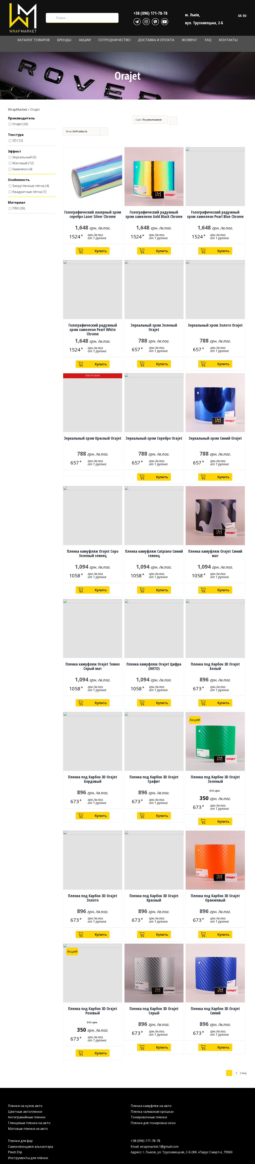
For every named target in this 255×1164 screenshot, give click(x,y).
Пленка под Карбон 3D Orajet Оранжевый (215, 898)
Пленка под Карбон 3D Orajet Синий (215, 1011)
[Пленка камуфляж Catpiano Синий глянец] (154, 515)
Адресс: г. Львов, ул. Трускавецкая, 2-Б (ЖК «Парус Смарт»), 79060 (181, 1152)
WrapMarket (17, 109)
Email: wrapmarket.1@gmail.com (154, 1146)
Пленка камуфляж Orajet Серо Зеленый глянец (92, 553)
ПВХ (15, 208)
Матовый (19, 163)
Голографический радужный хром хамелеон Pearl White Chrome (93, 329)
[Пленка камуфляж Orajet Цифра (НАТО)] (154, 628)
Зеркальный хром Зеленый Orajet (154, 327)
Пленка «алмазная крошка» (152, 1111)
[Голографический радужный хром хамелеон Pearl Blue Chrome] (215, 176)
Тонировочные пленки (149, 1117)
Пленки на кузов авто (25, 1106)
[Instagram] (146, 21)
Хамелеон (20, 169)
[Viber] (155, 21)
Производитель (21, 118)
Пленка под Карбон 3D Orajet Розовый (92, 1011)
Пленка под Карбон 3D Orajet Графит (153, 779)
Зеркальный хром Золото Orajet (215, 325)
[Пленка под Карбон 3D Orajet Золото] (92, 860)
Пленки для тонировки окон (153, 1123)
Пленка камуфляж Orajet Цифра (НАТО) (154, 666)
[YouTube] (164, 21)
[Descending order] (173, 121)
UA (240, 16)
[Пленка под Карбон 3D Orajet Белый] (215, 628)
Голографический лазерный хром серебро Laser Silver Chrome (92, 214)
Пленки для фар (20, 1141)
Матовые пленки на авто (28, 1128)
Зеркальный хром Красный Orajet (92, 438)
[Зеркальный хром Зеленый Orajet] (154, 289)
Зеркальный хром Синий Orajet (215, 438)
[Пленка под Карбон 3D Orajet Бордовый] (92, 741)
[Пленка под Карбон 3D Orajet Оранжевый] (215, 860)
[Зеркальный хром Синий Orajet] (215, 402)
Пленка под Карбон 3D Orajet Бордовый (92, 779)
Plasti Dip (15, 1152)
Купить (101, 251)
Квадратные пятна (27, 192)
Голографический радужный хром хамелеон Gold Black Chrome (154, 214)
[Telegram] (137, 21)
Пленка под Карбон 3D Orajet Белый (215, 666)
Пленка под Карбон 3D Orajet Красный (153, 898)
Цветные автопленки (25, 1111)
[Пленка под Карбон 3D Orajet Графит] (154, 741)
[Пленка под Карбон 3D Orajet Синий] (215, 973)
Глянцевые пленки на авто (29, 1123)
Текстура (16, 135)
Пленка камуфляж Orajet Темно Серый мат (93, 666)
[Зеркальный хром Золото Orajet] (215, 289)
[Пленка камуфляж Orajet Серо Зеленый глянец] (92, 515)
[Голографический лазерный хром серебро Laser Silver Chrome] (92, 176)
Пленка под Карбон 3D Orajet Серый (153, 1011)
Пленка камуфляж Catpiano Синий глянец (154, 553)
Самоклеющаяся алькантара (30, 1146)
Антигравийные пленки (26, 1117)
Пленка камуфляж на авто (151, 1106)
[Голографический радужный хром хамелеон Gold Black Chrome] (154, 176)
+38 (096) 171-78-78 (150, 13)
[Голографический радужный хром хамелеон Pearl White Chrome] (92, 289)
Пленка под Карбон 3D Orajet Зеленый (215, 779)
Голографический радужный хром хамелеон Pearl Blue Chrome (215, 214)
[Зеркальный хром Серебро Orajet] (154, 402)
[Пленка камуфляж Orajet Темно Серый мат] (92, 628)
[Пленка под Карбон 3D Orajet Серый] (154, 973)
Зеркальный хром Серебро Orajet (154, 438)
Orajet (17, 124)
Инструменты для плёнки (28, 1158)
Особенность (19, 180)
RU (244, 16)
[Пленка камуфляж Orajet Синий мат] (215, 515)
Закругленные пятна (28, 186)
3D (14, 140)
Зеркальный (22, 157)
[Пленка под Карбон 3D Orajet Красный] (154, 860)
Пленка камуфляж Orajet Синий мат (215, 553)
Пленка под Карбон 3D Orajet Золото (92, 898)
